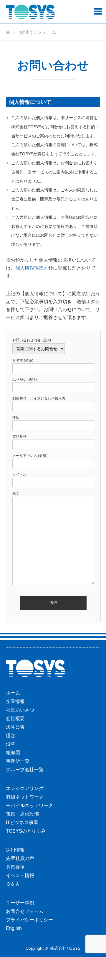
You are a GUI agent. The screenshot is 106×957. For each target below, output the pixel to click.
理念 (10, 735)
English (14, 928)
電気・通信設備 (22, 813)
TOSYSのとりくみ (26, 831)
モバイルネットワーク (29, 805)
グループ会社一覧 (25, 769)
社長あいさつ (20, 709)
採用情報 (15, 849)
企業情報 (15, 701)
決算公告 (15, 726)
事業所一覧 (17, 761)
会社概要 (15, 718)
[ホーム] (8, 31)
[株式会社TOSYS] (30, 11)
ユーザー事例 (20, 902)
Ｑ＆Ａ (13, 883)
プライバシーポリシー (29, 919)
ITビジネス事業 (22, 822)
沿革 (10, 743)
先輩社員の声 (20, 858)
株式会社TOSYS (65, 948)
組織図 (13, 752)
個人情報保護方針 (34, 267)
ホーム (13, 692)
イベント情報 (20, 875)
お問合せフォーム (25, 911)
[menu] (98, 11)
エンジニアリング (25, 788)
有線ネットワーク (25, 796)
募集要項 (15, 866)
